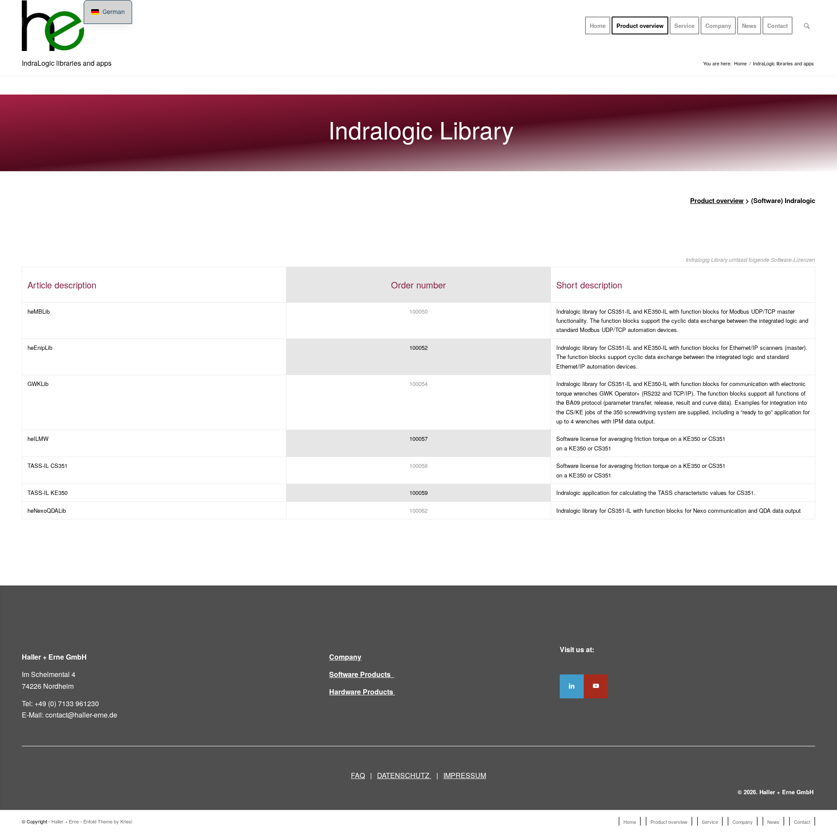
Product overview (717, 200)
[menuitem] (597, 25)
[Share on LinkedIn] (572, 686)
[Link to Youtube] (596, 686)
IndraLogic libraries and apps (67, 63)
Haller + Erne (65, 821)
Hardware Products (362, 692)
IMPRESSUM (464, 775)
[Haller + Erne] (53, 25)
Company (345, 657)
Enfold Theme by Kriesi (107, 821)
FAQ (358, 775)
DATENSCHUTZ (404, 775)
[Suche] (806, 25)
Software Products (361, 674)
